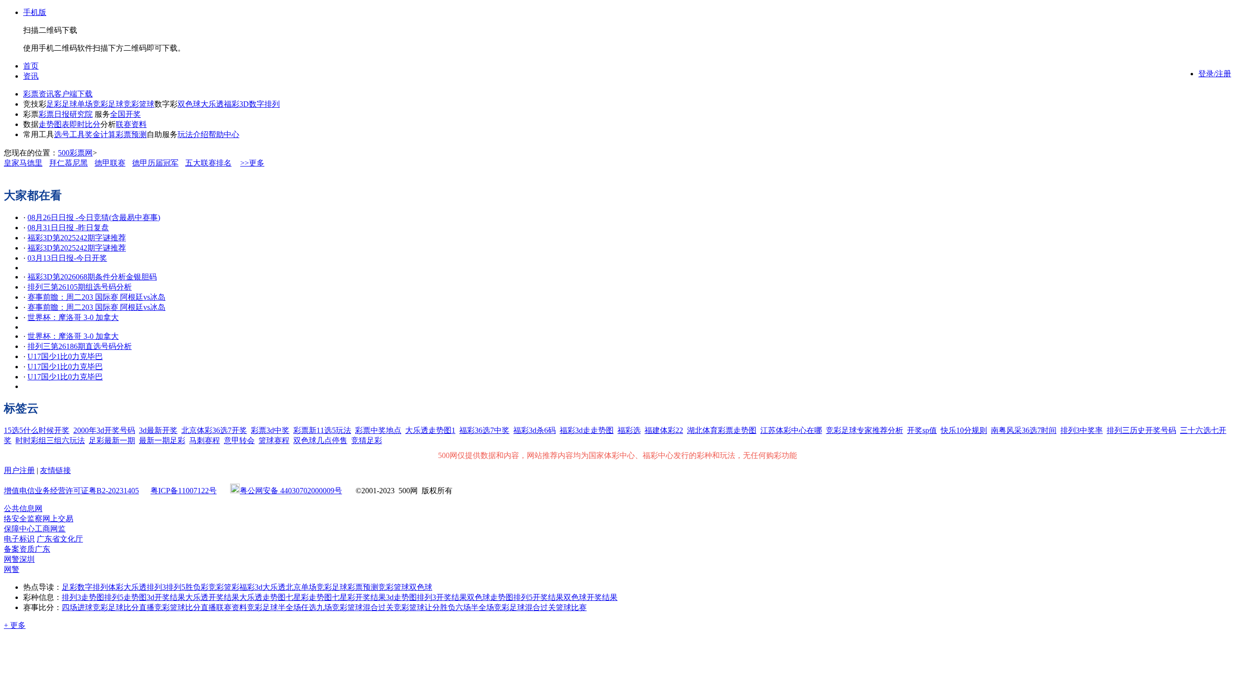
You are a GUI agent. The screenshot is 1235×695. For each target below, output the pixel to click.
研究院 (81, 114)
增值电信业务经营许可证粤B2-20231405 (71, 490)
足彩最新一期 (112, 440)
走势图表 (54, 124)
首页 (31, 66)
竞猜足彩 (366, 440)
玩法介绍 (193, 134)
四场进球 (77, 607)
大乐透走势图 (262, 597)
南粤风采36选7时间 (1024, 430)
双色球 (189, 104)
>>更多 (252, 163)
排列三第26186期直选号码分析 (79, 346)
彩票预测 (131, 134)
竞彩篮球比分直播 (185, 607)
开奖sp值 (922, 430)
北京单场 (301, 587)
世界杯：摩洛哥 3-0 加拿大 (73, 317)
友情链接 (55, 470)
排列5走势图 (125, 597)
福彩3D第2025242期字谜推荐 (76, 238)
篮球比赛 (571, 607)
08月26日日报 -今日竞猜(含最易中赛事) (93, 217)
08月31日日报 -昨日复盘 (68, 227)
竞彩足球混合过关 (525, 607)
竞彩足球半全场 (274, 607)
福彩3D (236, 104)
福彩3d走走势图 (587, 430)
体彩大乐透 (127, 587)
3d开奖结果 (166, 597)
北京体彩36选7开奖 (214, 430)
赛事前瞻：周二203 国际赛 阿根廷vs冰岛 (96, 297)
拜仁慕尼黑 (68, 163)
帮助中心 (223, 134)
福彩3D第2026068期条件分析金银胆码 (92, 277)
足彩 (54, 104)
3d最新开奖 (158, 430)
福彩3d (250, 587)
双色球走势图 (490, 597)
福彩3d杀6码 (534, 430)
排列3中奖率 (1081, 430)
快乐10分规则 (964, 430)
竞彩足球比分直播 (123, 607)
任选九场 (316, 607)
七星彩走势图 (309, 597)
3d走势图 (401, 597)
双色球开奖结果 (590, 597)
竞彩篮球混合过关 (363, 607)
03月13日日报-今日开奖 (67, 258)
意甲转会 (239, 440)
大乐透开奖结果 (212, 597)
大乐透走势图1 (430, 430)
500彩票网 (75, 153)
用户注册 (19, 470)
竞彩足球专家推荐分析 (864, 430)
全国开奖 (125, 114)
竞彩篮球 (139, 104)
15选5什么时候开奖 (36, 430)
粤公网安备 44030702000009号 (291, 490)
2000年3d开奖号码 (104, 430)
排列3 (156, 587)
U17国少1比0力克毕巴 (65, 356)
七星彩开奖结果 (359, 597)
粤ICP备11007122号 (184, 490)
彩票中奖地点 (378, 430)
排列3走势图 (83, 597)
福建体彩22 (664, 430)
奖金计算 (100, 134)
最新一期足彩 (162, 440)
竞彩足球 (108, 104)
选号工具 (69, 134)
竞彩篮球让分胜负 (424, 607)
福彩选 (629, 430)
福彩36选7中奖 (484, 430)
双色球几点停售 (320, 440)
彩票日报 (54, 114)
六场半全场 (474, 607)
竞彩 (216, 587)
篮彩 (231, 587)
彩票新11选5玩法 (322, 430)
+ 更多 (15, 625)
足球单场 (77, 104)
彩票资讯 (38, 94)
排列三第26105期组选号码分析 (79, 287)
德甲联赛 (110, 163)
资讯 (31, 76)
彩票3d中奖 (270, 430)
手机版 (34, 12)
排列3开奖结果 (442, 597)
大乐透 (212, 104)
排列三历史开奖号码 (1141, 430)
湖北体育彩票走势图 (721, 430)
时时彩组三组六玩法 (50, 440)
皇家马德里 (23, 163)
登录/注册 (1214, 74)
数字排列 (264, 104)
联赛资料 (131, 124)
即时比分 (84, 124)
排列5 (175, 587)
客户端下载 (73, 94)
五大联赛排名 (208, 163)
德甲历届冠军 (155, 163)
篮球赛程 (274, 440)
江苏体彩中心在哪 (791, 430)
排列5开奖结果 (538, 597)
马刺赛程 (204, 440)
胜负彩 (196, 587)
